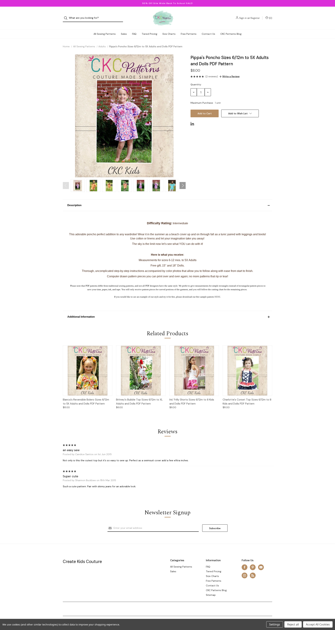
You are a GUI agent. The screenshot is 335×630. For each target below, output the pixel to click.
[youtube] (260, 567)
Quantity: (196, 84)
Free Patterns (188, 33)
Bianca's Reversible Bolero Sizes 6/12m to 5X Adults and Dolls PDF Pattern (86, 401)
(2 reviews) (211, 76)
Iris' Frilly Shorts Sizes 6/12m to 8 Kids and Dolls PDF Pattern (191, 401)
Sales (124, 33)
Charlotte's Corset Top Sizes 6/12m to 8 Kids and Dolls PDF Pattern (247, 401)
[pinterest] (252, 567)
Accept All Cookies (318, 624)
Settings (274, 624)
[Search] (67, 18)
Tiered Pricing (149, 33)
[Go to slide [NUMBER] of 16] (66, 185)
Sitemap (211, 594)
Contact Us (208, 33)
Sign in (243, 18)
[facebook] (244, 567)
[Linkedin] (192, 123)
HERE (217, 296)
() (270, 18)
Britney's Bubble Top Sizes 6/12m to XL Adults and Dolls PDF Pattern (139, 401)
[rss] (252, 575)
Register (255, 18)
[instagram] (244, 575)
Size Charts (169, 33)
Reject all (293, 624)
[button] (167, 205)
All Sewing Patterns (105, 33)
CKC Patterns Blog (230, 33)
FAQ (134, 33)
